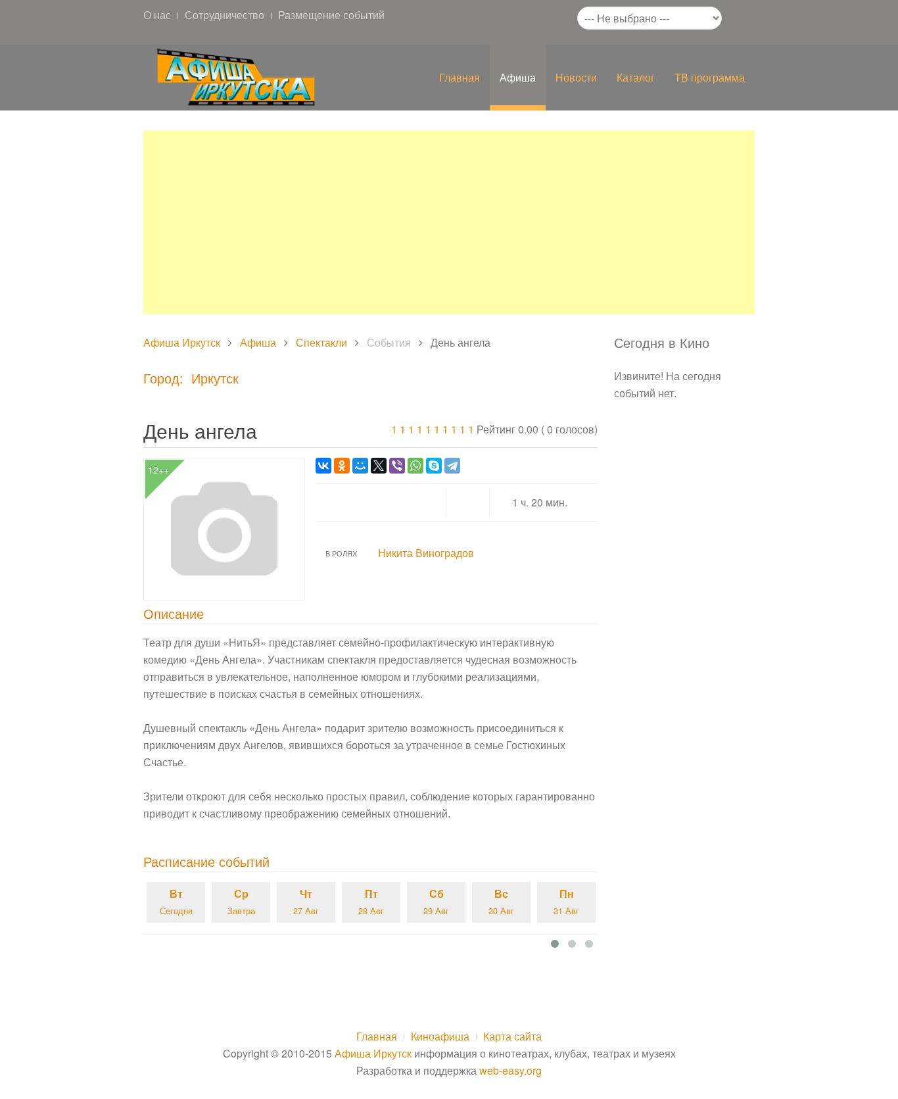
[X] (379, 466)
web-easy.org (510, 1070)
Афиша (518, 77)
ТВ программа (709, 77)
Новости (576, 77)
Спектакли (321, 342)
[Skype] (434, 466)
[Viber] (397, 466)
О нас (157, 14)
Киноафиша (440, 1036)
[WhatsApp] (415, 466)
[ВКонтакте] (323, 466)
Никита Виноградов (426, 552)
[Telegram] (452, 466)
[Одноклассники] (342, 466)
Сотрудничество (224, 14)
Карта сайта (512, 1036)
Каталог (636, 77)
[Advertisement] (449, 222)
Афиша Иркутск (181, 342)
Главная (459, 77)
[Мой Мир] (360, 466)
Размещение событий (331, 14)
